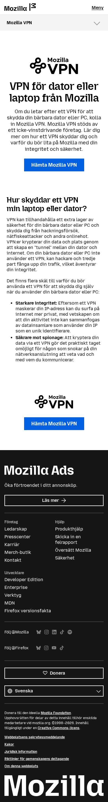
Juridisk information (20, 752)
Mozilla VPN (19, 22)
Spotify (69, 632)
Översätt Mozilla (73, 550)
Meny (98, 7)
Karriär (11, 544)
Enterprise (15, 587)
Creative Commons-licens (58, 728)
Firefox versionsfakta (27, 610)
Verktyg (12, 595)
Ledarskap (15, 529)
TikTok (62, 632)
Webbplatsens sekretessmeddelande (34, 737)
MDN (9, 603)
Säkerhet (64, 558)
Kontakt (12, 560)
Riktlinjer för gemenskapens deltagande (36, 759)
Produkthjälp (69, 529)
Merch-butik (17, 552)
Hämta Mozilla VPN (54, 165)
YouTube (54, 648)
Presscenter (17, 536)
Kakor (9, 744)
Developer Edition (23, 579)
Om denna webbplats (21, 766)
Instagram (46, 632)
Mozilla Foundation (56, 713)
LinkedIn (54, 632)
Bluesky (38, 632)
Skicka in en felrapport (68, 539)
